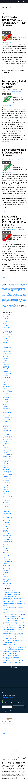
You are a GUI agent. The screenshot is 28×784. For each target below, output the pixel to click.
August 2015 (6, 546)
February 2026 (7, 327)
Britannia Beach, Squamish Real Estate (9, 288)
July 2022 (5, 399)
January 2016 (6, 537)
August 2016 (6, 524)
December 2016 (7, 517)
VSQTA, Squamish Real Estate (16, 305)
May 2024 (5, 362)
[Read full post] (7, 37)
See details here (6, 42)
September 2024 (7, 355)
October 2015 (7, 543)
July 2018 (5, 484)
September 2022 (7, 397)
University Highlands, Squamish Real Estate (15, 302)
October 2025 (7, 333)
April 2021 (5, 427)
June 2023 (6, 381)
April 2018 (6, 489)
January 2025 (6, 349)
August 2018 (6, 482)
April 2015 (6, 554)
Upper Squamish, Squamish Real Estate (13, 649)
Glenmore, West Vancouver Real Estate (13, 627)
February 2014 (7, 580)
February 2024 (7, 368)
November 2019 (7, 456)
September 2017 (7, 502)
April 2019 (6, 467)
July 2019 (5, 462)
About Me (7, 707)
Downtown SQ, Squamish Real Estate (15, 29)
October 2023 (7, 373)
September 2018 (7, 480)
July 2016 (5, 526)
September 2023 (7, 375)
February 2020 (7, 451)
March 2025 (6, 345)
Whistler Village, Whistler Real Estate (13, 661)
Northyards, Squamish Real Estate (12, 635)
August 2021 (6, 419)
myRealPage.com (17, 751)
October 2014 (7, 565)
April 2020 (6, 447)
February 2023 (7, 388)
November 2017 (7, 499)
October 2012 (6, 585)
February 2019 (7, 471)
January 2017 (6, 515)
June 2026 (6, 320)
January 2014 (6, 581)
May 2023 (5, 382)
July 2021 (5, 421)
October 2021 (6, 416)
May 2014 (5, 574)
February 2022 (7, 408)
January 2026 (6, 329)
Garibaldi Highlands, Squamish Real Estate (14, 295)
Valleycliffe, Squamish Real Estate (21, 304)
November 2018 (7, 476)
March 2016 (6, 533)
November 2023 (7, 371)
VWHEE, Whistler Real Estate (11, 657)
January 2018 (6, 495)
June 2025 (6, 340)
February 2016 (7, 535)
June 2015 (5, 550)
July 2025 (5, 338)
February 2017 (7, 513)
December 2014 (7, 561)
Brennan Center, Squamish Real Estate (18, 287)
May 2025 (5, 342)
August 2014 (6, 568)
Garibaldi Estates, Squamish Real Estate (12, 294)
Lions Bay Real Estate (9, 631)
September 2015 (7, 545)
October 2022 (7, 395)
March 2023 (6, 386)
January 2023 (6, 390)
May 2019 (5, 465)
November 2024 (7, 351)
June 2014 (6, 572)
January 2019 (6, 473)
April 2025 (6, 344)
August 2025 (6, 336)
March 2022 (6, 406)
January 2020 (6, 452)
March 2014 (6, 578)
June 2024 (6, 360)
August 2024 (6, 357)
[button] (7, 707)
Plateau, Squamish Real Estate (11, 642)
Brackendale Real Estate (17, 285)
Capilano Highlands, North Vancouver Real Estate (13, 290)
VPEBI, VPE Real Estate (6, 305)
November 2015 (7, 541)
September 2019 (7, 460)
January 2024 (6, 369)
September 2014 (7, 567)
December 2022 (7, 392)
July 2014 (5, 570)
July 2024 (5, 358)
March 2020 (6, 449)
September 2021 (7, 417)
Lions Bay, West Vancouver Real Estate (15, 229)
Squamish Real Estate (11, 284)
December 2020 (7, 434)
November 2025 (7, 331)
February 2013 (7, 583)
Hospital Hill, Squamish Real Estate (18, 296)
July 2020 (5, 441)
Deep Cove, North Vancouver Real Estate (14, 614)
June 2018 (5, 486)
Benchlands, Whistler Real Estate (21, 284)
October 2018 (7, 478)
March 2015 (6, 556)
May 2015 (5, 552)
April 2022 (6, 404)
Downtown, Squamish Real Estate (12, 620)
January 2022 (6, 410)
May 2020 (5, 445)
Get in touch (19, 707)
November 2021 (7, 414)
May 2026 (5, 322)
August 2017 (6, 504)
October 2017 (7, 500)
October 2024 (7, 353)
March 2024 (6, 366)
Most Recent (6, 314)
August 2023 (6, 377)
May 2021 (5, 425)
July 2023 (5, 379)
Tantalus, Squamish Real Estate (11, 646)
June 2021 (5, 423)
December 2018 (7, 475)
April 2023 (6, 384)
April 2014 (6, 576)
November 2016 (7, 519)
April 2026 (6, 323)
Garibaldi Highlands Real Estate (11, 624)
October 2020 (7, 438)
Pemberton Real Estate (6, 300)
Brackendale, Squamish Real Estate (12, 598)
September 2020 (7, 440)
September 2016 (7, 522)
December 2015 (7, 539)
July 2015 (5, 548)
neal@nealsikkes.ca (7, 697)
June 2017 (5, 508)
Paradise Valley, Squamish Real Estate (17, 299)
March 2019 (6, 469)
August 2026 (6, 316)
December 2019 (7, 454)
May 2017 (5, 510)
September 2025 (7, 334)
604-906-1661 (12, 695)
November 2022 (7, 393)
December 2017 (7, 497)
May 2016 (5, 530)
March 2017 (6, 511)
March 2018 (6, 491)
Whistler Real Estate (13, 306)
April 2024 (6, 364)
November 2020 (7, 436)
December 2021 (7, 412)
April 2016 (6, 532)
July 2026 (5, 318)
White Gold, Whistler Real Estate (12, 307)
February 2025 (7, 347)
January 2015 (6, 559)
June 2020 (6, 443)
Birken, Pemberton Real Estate (7, 285)
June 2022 (5, 401)
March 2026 (6, 325)
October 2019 (7, 458)
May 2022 (5, 403)
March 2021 (6, 428)
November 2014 (7, 563)
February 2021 (7, 430)
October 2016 (7, 521)
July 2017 (5, 506)
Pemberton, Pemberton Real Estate (17, 300)
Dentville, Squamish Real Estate (14, 91)
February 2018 (7, 493)
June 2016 (5, 528)
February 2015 (7, 557)
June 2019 (5, 463)
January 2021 (6, 432)
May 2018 (5, 487)
